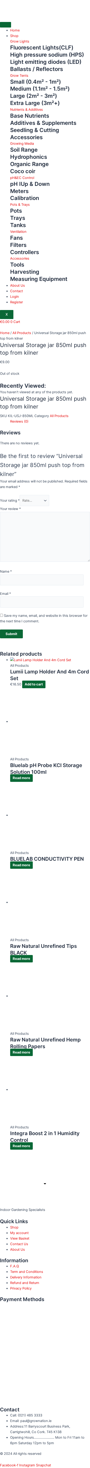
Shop (14, 36)
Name (6, 571)
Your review (10, 509)
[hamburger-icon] (5, 25)
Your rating (10, 500)
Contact (16, 291)
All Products (21, 333)
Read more (21, 778)
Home (15, 30)
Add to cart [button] (34, 684)
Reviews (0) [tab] (19, 421)
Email (5, 594)
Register (16, 302)
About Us (17, 285)
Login (14, 297)
